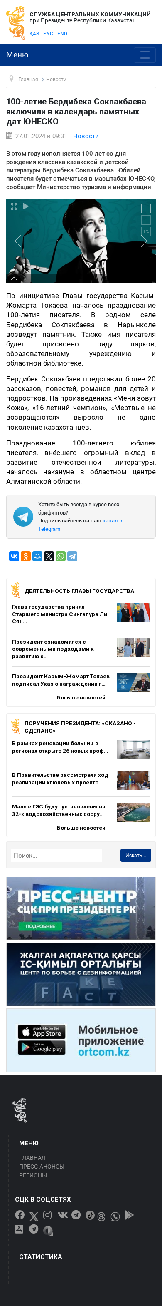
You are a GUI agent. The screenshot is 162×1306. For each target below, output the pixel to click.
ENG (62, 34)
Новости (86, 136)
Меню (17, 55)
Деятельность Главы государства (79, 590)
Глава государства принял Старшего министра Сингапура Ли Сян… (59, 613)
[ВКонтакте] (14, 556)
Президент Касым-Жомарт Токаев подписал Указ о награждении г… (61, 680)
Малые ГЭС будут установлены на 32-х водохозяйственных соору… (59, 810)
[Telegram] (72, 556)
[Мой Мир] (37, 556)
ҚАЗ (34, 34)
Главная (32, 1157)
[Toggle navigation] (145, 55)
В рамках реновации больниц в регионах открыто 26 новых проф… (60, 747)
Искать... (135, 855)
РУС (48, 34)
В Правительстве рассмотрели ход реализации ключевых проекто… (60, 778)
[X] (49, 556)
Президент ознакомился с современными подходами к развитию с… (53, 648)
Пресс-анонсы (41, 1166)
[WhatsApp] (61, 556)
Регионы (33, 1175)
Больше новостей (81, 697)
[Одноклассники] (26, 556)
